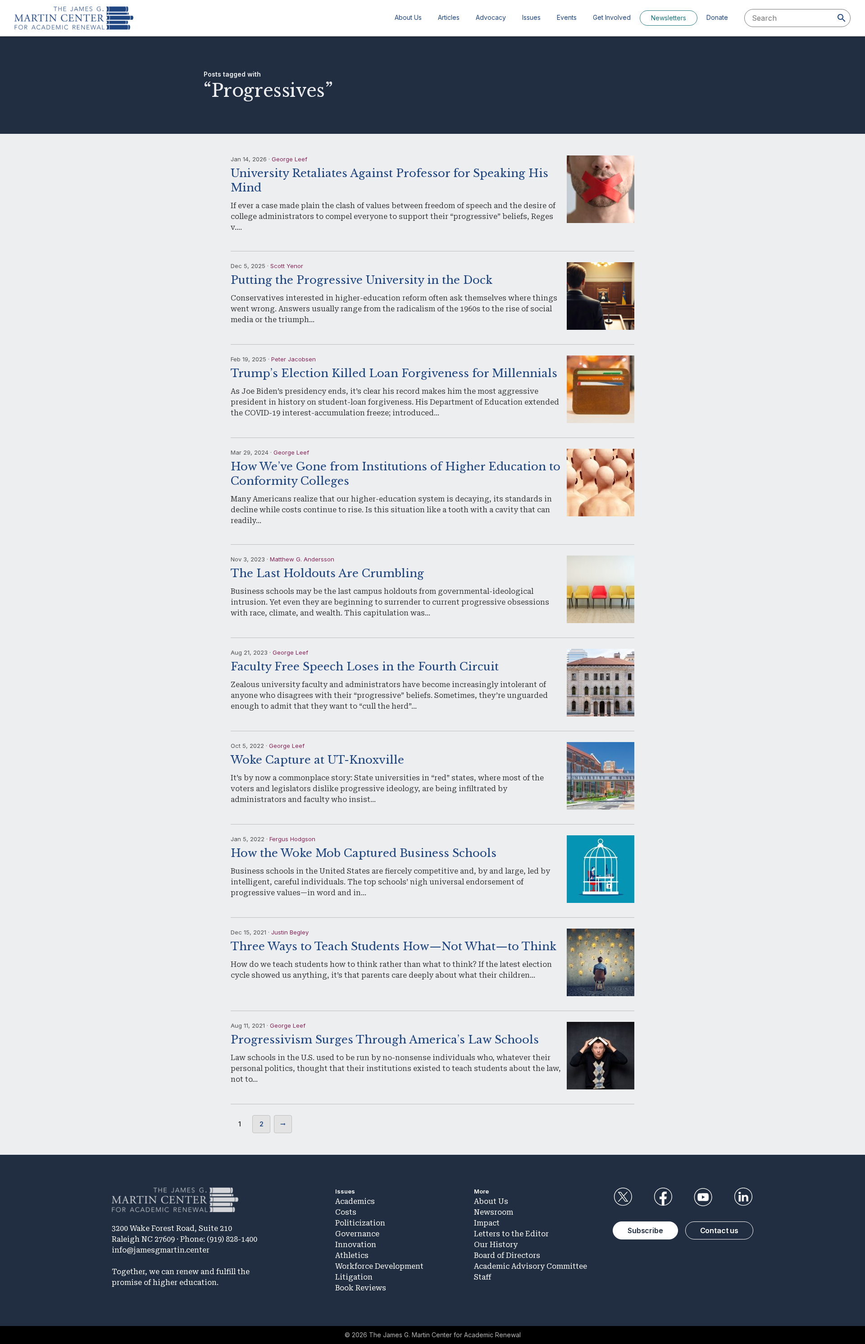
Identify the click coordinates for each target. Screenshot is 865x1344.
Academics (355, 1201)
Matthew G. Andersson (302, 559)
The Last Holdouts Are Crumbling (327, 573)
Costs (345, 1212)
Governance (357, 1234)
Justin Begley (290, 932)
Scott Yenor (286, 265)
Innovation (355, 1244)
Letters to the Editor (511, 1234)
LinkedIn (743, 1197)
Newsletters (668, 18)
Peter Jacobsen (293, 359)
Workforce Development (379, 1266)
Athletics (352, 1255)
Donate (717, 17)
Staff (482, 1277)
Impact (487, 1223)
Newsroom (493, 1212)
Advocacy (491, 17)
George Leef (289, 159)
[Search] (842, 18)
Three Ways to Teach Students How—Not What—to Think (393, 946)
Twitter (623, 1197)
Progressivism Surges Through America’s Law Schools (385, 1039)
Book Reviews (360, 1288)
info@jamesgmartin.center (160, 1250)
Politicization (360, 1223)
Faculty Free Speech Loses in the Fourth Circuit (365, 666)
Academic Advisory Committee (530, 1266)
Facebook (663, 1197)
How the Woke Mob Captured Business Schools (363, 853)
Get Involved (612, 17)
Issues (531, 17)
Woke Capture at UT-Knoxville (317, 759)
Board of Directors (507, 1255)
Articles (449, 17)
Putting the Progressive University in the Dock (361, 280)
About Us (408, 17)
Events (567, 17)
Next (283, 1124)
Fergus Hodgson (292, 839)
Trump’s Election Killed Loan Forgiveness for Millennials (394, 373)
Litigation (354, 1277)
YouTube (703, 1197)
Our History (496, 1244)
